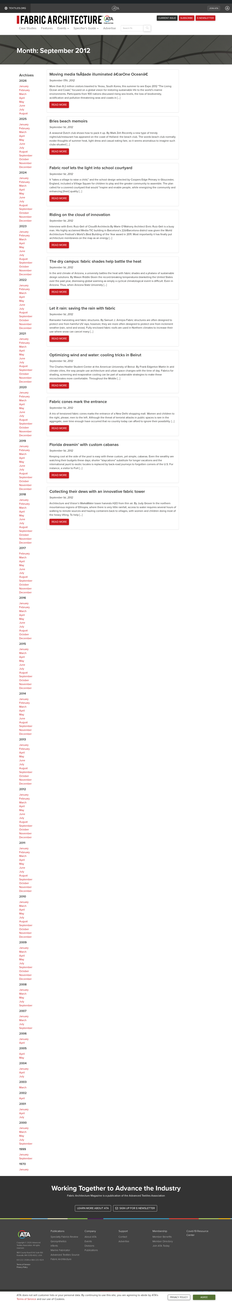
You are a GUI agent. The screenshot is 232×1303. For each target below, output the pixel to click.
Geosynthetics (58, 1241)
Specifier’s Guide (85, 28)
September (25, 155)
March (22, 94)
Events (62, 28)
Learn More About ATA (93, 1208)
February (24, 90)
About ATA (90, 1236)
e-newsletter (205, 18)
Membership (160, 1231)
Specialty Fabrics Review (64, 1236)
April (22, 98)
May (21, 102)
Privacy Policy (179, 1297)
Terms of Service (26, 1299)
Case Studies (27, 28)
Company (90, 1231)
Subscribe (186, 18)
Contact (123, 1236)
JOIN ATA (213, 8)
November (25, 163)
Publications (57, 1231)
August (23, 113)
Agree (204, 1297)
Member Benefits (162, 1236)
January (24, 86)
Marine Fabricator (60, 1250)
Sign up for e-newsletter (137, 1208)
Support (123, 1231)
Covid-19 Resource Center (197, 1233)
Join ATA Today (161, 1245)
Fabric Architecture (61, 1259)
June (22, 105)
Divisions (89, 1245)
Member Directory (163, 1241)
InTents (54, 1245)
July (21, 109)
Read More (59, 104)
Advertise (109, 28)
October (24, 159)
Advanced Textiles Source (65, 1254)
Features (47, 28)
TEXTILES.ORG (17, 8)
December (25, 167)
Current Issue (167, 18)
